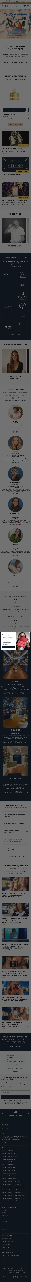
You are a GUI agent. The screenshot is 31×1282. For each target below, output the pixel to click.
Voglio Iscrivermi (8, 646)
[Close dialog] (29, 632)
